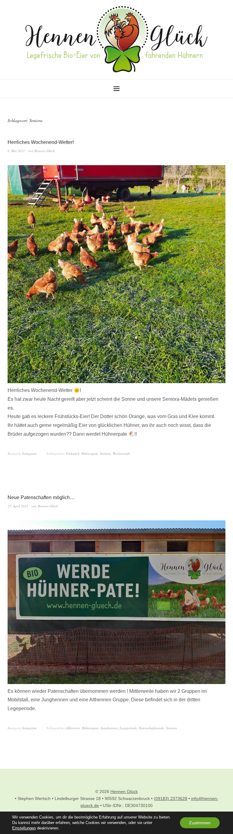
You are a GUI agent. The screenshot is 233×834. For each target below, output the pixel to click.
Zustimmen (200, 822)
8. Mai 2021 (16, 150)
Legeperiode (128, 728)
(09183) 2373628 (170, 798)
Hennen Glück (124, 791)
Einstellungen (24, 828)
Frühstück (72, 453)
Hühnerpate (89, 453)
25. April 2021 (18, 506)
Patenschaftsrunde (151, 728)
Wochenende (121, 453)
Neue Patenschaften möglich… (41, 497)
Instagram (29, 453)
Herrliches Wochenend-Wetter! (41, 142)
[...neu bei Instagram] (116, 381)
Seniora (105, 453)
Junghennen (109, 728)
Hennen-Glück (44, 150)
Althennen (73, 728)
